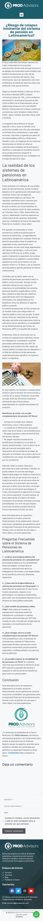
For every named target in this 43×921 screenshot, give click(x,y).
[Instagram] (25, 891)
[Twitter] (18, 891)
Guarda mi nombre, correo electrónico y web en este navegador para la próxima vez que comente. (22, 821)
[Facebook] (12, 891)
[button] (21, 15)
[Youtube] (31, 891)
